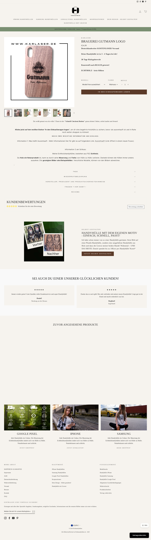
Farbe (111, 80)
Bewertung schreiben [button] (136, 207)
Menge (124, 80)
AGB (5, 476)
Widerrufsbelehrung (10, 483)
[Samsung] (124, 417)
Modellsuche (104, 469)
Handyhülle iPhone (106, 472)
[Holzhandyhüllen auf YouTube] (13, 518)
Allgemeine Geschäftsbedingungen (110, 483)
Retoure (6, 489)
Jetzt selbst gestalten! (98, 253)
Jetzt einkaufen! (75, 448)
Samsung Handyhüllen (47, 19)
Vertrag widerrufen (106, 493)
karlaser (86, 38)
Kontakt (6, 493)
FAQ (5, 496)
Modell (85, 80)
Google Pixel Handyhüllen (74, 19)
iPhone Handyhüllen (23, 19)
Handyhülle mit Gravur (75, 23)
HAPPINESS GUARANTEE (13, 469)
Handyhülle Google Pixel (107, 479)
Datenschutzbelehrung (11, 479)
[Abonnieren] (33, 511)
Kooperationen (97, 19)
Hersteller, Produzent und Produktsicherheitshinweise (75, 181)
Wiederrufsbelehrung (75, 176)
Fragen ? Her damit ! (75, 187)
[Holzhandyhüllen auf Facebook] (9, 518)
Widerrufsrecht (104, 486)
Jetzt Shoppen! (27, 448)
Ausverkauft (100, 141)
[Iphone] (75, 417)
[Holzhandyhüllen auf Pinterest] (17, 518)
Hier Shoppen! (124, 448)
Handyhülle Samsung (106, 476)
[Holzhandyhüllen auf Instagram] (5, 518)
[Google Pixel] (27, 417)
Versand (6, 486)
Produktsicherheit (105, 489)
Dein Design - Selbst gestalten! (122, 19)
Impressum (7, 472)
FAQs (75, 171)
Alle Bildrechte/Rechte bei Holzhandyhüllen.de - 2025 (75, 532)
